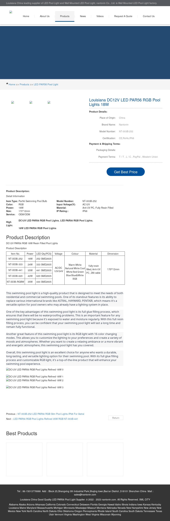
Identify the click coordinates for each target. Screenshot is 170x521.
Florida (94, 504)
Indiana (133, 504)
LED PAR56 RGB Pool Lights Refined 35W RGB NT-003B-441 (45, 418)
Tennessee (149, 511)
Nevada (122, 507)
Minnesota (69, 507)
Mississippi (81, 507)
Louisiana (14, 507)
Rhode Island (105, 511)
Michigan (58, 507)
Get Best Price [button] (125, 171)
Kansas (147, 504)
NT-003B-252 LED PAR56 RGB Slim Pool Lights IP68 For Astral (51, 413)
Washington (79, 514)
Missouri (91, 507)
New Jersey (150, 507)
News (83, 16)
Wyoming (116, 514)
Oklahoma (68, 511)
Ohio (59, 511)
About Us (44, 16)
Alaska (22, 504)
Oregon (78, 511)
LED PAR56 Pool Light (46, 84)
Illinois (125, 504)
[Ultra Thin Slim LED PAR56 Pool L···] (24, 459)
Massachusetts (45, 507)
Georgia (102, 504)
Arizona (31, 504)
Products (64, 16)
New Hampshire (134, 507)
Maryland (32, 507)
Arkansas (40, 504)
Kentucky (156, 504)
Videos (100, 16)
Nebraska (112, 507)
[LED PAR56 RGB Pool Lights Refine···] (65, 459)
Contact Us (149, 16)
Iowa (139, 504)
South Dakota (135, 511)
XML (141, 499)
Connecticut (73, 504)
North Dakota (50, 511)
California (51, 504)
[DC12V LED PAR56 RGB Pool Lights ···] (105, 459)
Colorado (61, 504)
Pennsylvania (90, 511)
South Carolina (120, 511)
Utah (51, 514)
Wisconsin (105, 514)
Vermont (59, 514)
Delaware (85, 504)
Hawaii (110, 504)
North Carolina (34, 511)
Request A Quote (123, 16)
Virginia (68, 514)
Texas (159, 511)
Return (115, 417)
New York (21, 511)
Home (26, 16)
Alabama (13, 504)
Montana (101, 507)
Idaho (118, 504)
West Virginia (92, 514)
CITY (147, 499)
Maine (23, 507)
